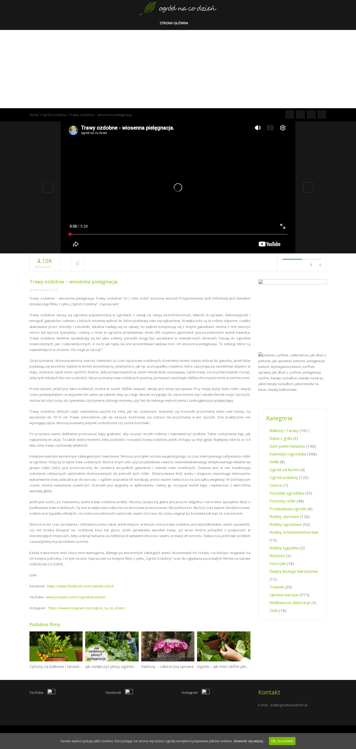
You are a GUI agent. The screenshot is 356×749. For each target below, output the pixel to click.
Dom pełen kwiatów (287, 446)
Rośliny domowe (284, 516)
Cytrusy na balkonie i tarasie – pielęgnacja (66, 666)
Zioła (273, 610)
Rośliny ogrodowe (285, 524)
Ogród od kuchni (284, 469)
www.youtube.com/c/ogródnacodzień (75, 597)
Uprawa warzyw (284, 594)
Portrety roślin (282, 500)
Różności (277, 555)
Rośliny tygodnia (284, 547)
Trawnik (276, 586)
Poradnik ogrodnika (286, 493)
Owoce (275, 485)
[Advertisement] (178, 69)
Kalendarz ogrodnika (287, 453)
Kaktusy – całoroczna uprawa (167, 666)
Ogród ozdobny (54, 114)
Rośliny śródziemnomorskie (293, 532)
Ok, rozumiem (282, 741)
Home (34, 114)
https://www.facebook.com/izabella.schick (80, 586)
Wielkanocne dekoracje (289, 602)
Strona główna (174, 23)
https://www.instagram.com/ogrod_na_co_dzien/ (86, 608)
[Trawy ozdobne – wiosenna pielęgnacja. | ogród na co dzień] (178, 7)
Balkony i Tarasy (284, 430)
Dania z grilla (280, 438)
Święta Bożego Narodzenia (293, 571)
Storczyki (277, 563)
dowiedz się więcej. (249, 741)
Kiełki (274, 461)
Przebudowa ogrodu (287, 508)
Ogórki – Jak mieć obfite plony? (224, 666)
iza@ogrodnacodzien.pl (289, 705)
